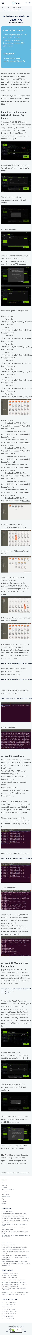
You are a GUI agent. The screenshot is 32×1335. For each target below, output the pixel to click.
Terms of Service (6, 1192)
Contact (4, 1203)
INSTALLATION (17, 7)
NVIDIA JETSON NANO (7, 1316)
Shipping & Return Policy (8, 1189)
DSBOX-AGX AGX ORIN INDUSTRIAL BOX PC (13, 1249)
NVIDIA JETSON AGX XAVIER (9, 1311)
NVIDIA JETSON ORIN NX (8, 1307)
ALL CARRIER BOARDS (7, 1211)
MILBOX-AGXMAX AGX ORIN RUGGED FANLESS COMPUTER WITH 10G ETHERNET (14, 1285)
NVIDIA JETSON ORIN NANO (9, 1309)
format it (10, 101)
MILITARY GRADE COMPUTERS (9, 1275)
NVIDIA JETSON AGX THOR (9, 1302)
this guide (5, 1163)
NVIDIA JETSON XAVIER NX (9, 1314)
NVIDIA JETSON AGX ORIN (8, 1304)
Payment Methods (6, 1196)
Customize (4, 1187)
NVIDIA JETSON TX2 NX (8, 1318)
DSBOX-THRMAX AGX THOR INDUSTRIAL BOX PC (14, 1247)
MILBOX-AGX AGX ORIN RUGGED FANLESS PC (13, 1282)
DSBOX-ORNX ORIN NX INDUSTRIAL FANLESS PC (14, 1255)
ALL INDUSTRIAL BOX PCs (8, 1245)
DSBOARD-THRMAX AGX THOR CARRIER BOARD (14, 1213)
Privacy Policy (5, 1194)
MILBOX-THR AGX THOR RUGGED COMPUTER (13, 1280)
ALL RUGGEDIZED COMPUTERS (10, 1273)
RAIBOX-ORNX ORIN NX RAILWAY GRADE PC (13, 1294)
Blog (9, 7)
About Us (4, 1201)
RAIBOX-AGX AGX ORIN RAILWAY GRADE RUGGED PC (15, 1292)
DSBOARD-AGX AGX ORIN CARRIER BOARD (13, 1216)
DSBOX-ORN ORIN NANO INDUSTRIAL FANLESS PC (14, 1261)
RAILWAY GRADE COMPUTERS (9, 1277)
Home (3, 7)
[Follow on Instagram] (7, 1331)
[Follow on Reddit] (25, 1331)
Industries (4, 1185)
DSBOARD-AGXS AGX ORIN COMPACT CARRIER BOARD (16, 1218)
